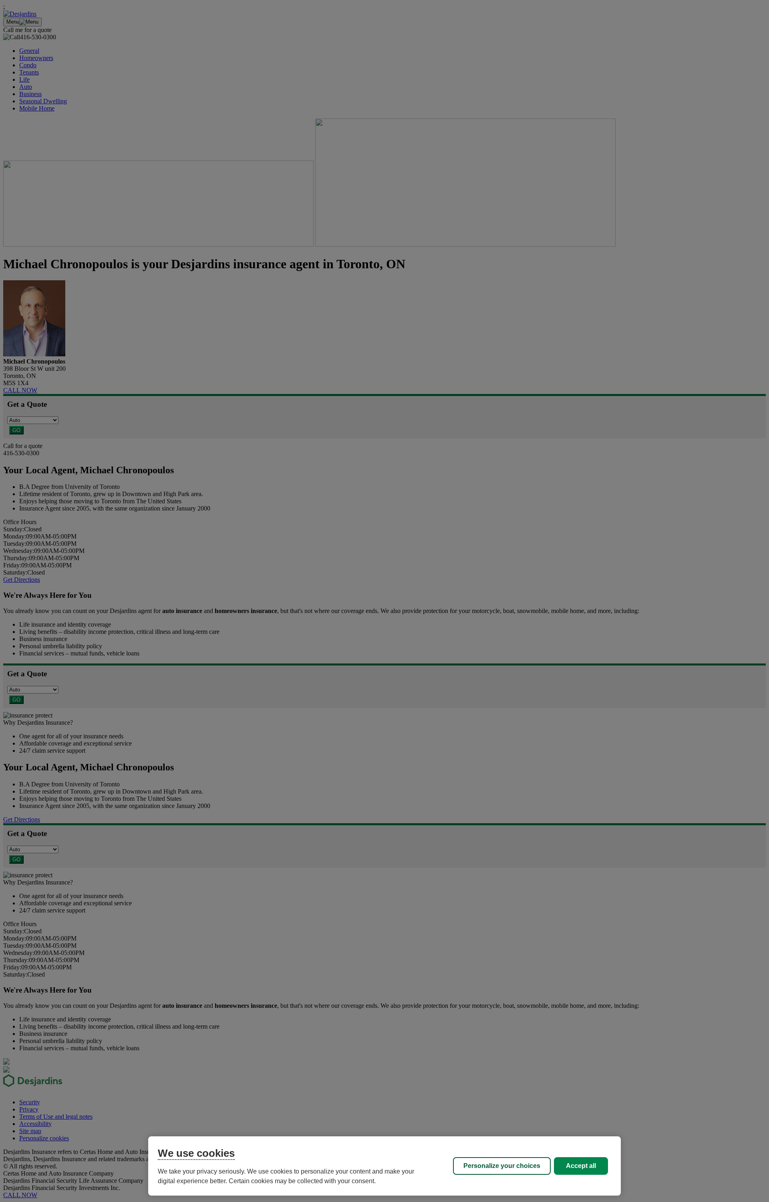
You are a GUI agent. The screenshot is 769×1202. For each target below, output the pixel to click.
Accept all (581, 1165)
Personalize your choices (501, 1165)
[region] (384, 1166)
